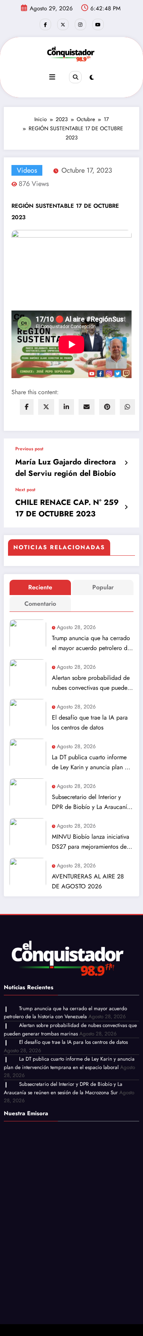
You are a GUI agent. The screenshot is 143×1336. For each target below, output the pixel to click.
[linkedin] (66, 407)
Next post (25, 489)
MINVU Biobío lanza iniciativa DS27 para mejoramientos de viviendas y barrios (90, 842)
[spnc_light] (92, 77)
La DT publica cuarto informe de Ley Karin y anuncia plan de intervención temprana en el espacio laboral (91, 762)
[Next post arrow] (126, 507)
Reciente (40, 587)
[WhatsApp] (127, 407)
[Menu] (52, 77)
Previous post (29, 448)
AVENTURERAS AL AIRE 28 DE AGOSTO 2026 (88, 881)
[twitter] (46, 407)
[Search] (75, 77)
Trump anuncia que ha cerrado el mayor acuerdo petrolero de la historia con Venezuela (91, 643)
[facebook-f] (45, 24)
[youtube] (98, 24)
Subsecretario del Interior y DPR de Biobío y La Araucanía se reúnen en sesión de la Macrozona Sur (91, 802)
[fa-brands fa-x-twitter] (63, 24)
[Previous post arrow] (126, 462)
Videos (27, 170)
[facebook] (27, 407)
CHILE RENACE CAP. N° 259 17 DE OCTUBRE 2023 (67, 508)
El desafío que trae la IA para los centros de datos (90, 722)
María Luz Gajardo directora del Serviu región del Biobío (65, 467)
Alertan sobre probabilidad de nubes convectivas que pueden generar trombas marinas (91, 683)
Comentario (40, 603)
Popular (103, 587)
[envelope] (87, 407)
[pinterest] (107, 407)
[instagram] (80, 24)
